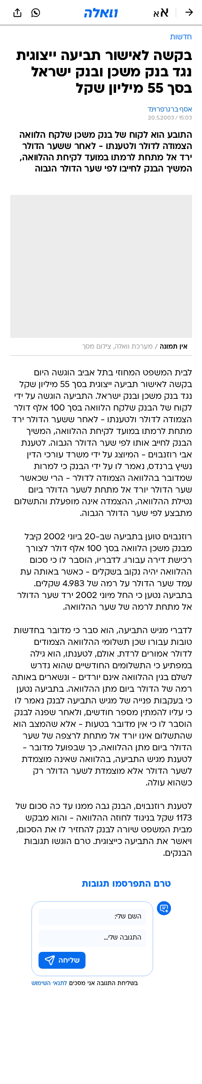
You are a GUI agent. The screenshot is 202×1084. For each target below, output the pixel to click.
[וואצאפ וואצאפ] (35, 12)
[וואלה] (101, 12)
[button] (161, 12)
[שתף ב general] (17, 12)
